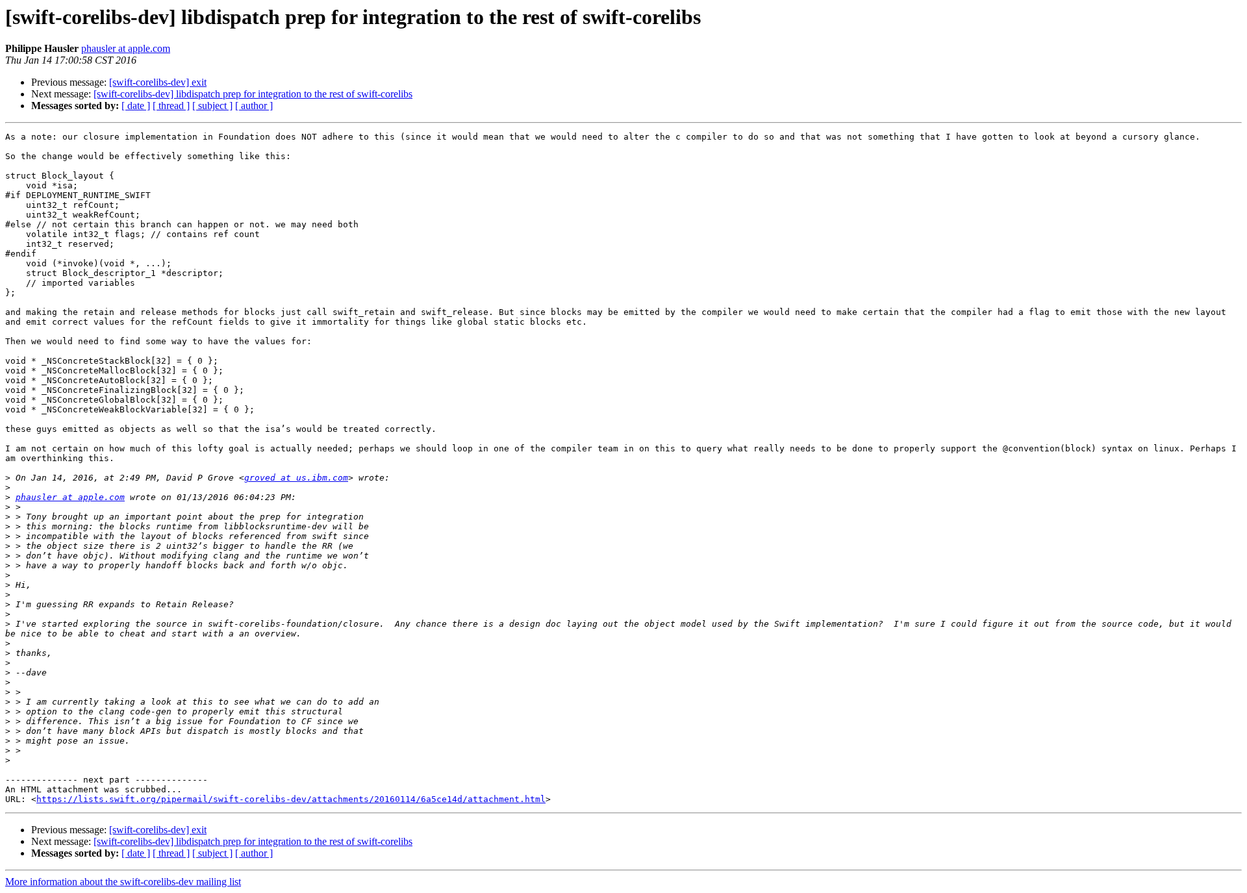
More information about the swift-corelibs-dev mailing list (123, 881)
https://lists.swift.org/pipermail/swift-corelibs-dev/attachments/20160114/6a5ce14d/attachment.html (291, 799)
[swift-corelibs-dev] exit (158, 82)
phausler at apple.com (125, 48)
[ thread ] (171, 105)
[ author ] (254, 105)
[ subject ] (212, 105)
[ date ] (135, 105)
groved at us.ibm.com (296, 478)
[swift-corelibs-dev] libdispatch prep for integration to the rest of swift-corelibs (253, 93)
